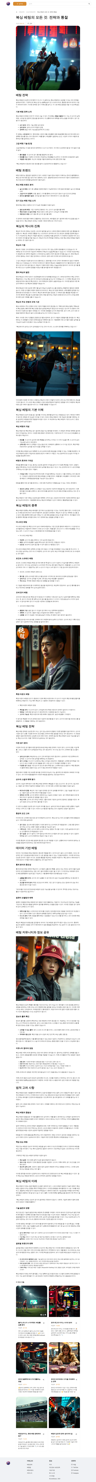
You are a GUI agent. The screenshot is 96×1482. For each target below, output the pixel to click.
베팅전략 (21, 12)
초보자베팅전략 (30, 12)
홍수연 (22, 23)
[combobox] (58, 4)
